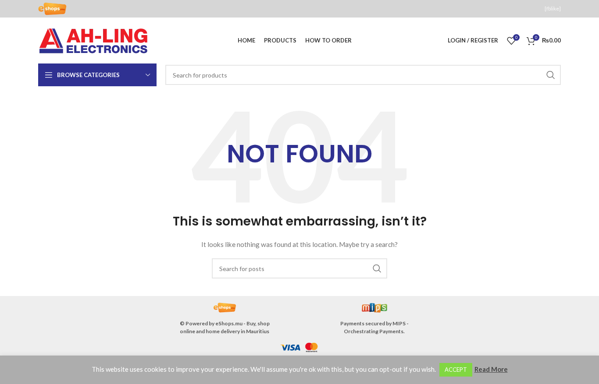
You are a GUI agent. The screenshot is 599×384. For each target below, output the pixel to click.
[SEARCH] (551, 75)
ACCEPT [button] (456, 369)
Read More (491, 369)
